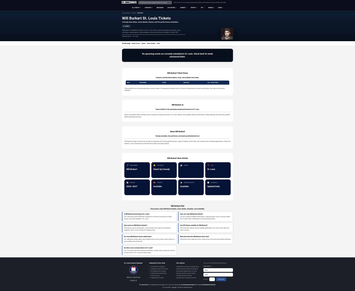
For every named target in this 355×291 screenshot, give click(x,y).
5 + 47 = (205, 279)
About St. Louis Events (133, 277)
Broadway (160, 7)
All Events (136, 7)
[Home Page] (129, 2)
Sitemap (174, 287)
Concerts (148, 7)
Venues (210, 7)
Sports (193, 7)
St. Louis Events (126, 13)
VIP (202, 7)
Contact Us (133, 280)
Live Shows (171, 7)
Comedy (182, 7)
